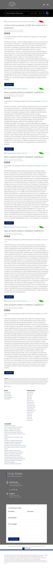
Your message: (12, 524)
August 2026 (30, 394)
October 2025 (30, 409)
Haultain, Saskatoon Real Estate (34, 381)
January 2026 (30, 404)
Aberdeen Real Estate (13, 378)
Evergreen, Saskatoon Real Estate (24, 380)
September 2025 (31, 410)
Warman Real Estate (30, 383)
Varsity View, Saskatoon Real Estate (21, 383)
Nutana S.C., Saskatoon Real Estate (14, 382)
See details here (9, 38)
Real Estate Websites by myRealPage (38, 546)
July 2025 (29, 414)
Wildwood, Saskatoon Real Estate (40, 383)
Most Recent (30, 392)
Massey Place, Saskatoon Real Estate (13, 452)
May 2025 (29, 417)
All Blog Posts (7, 392)
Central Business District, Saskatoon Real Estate (27, 379)
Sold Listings (7, 399)
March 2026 (30, 400)
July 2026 (29, 395)
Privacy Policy (27, 546)
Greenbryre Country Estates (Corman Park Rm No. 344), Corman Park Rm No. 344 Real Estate (15, 447)
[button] (9, 489)
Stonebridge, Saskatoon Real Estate (37, 382)
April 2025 (29, 419)
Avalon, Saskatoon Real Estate (34, 378)
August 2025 (30, 412)
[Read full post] (26, 22)
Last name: (30, 511)
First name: (11, 511)
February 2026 (30, 402)
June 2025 (29, 415)
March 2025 (30, 420)
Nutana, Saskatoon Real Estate (26, 382)
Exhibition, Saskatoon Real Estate (16, 31)
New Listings (7, 394)
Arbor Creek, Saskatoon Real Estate (23, 378)
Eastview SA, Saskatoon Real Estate (13, 380)
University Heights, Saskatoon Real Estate (14, 459)
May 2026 (29, 397)
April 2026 (29, 399)
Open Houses (7, 395)
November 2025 (31, 407)
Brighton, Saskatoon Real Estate (12, 430)
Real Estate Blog (8, 397)
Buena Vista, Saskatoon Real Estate (13, 379)
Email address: (12, 518)
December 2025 (31, 405)
